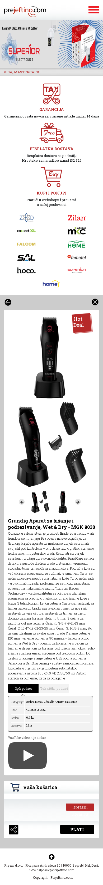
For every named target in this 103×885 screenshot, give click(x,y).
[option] (49, 357)
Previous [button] (22, 502)
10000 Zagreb (73, 865)
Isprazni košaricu (80, 808)
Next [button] (78, 502)
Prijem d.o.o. (13, 865)
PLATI (77, 829)
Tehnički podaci (54, 688)
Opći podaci (23, 688)
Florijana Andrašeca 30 (42, 865)
